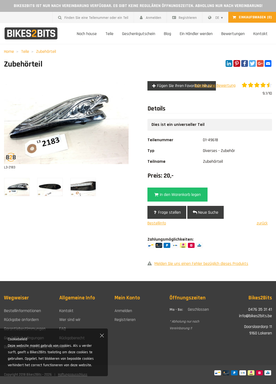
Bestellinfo (156, 223)
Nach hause (87, 34)
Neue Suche (207, 212)
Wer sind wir (70, 320)
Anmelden (153, 17)
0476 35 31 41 (260, 309)
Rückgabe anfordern (21, 320)
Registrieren (188, 17)
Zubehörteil (46, 51)
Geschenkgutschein (138, 34)
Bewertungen (233, 34)
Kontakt (260, 34)
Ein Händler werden (196, 34)
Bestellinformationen (22, 311)
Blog (167, 34)
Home (9, 51)
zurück (262, 223)
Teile (109, 34)
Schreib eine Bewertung (215, 85)
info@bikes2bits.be (255, 316)
